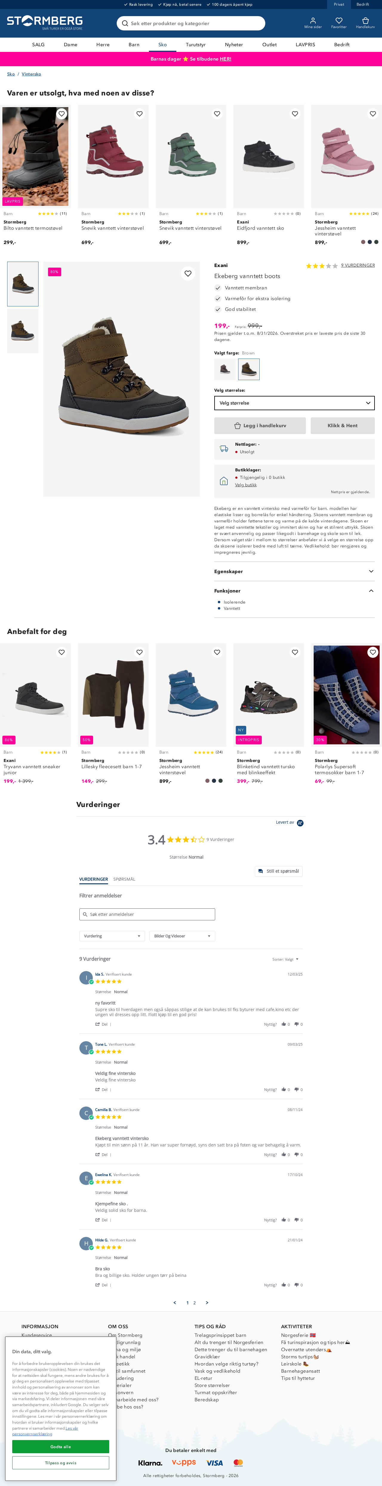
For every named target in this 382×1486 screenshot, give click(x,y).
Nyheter (234, 44)
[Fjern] (257, 23)
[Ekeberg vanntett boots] (225, 369)
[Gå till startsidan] (45, 23)
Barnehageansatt (300, 1371)
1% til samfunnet (126, 1371)
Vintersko (31, 74)
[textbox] (301, 962)
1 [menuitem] (188, 1303)
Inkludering (121, 1378)
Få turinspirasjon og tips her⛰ (315, 1342)
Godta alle (60, 1446)
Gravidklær (207, 1357)
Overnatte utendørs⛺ (306, 1349)
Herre (103, 44)
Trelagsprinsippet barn (221, 1335)
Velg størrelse (234, 403)
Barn (134, 44)
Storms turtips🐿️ (300, 1357)
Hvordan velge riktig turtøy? (226, 1364)
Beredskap (207, 1399)
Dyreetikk (119, 1364)
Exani (221, 265)
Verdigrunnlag (124, 1342)
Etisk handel (121, 1357)
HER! (226, 59)
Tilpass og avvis (61, 1462)
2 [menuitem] (194, 1303)
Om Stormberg (125, 1335)
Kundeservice (36, 1335)
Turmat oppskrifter (216, 1392)
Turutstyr (196, 44)
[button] (104, 1024)
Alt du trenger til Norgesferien (229, 1342)
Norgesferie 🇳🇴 (298, 1335)
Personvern (120, 1392)
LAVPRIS (305, 44)
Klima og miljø (124, 1349)
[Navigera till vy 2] (22, 331)
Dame (71, 44)
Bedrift (342, 44)
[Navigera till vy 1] (22, 284)
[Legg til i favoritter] (61, 113)
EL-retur (203, 1378)
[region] (61, 1408)
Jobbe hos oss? (126, 1407)
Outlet (269, 44)
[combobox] (112, 936)
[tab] (279, 871)
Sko (162, 44)
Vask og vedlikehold (218, 1371)
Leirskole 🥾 (295, 1364)
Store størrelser (212, 1385)
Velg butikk (246, 484)
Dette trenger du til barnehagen (231, 1349)
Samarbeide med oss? (133, 1399)
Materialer (120, 1385)
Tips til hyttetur (298, 1378)
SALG (38, 44)
